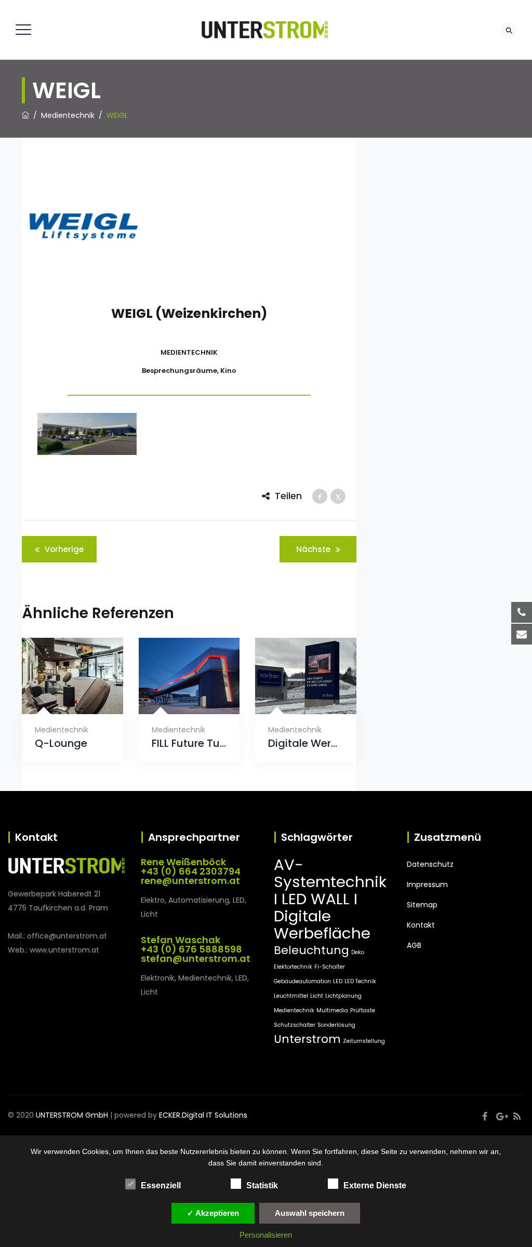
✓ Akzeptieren (213, 1213)
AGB (414, 945)
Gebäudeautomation (302, 981)
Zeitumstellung (364, 1041)
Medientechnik (61, 730)
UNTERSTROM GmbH (72, 1115)
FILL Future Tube (189, 743)
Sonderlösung (336, 1025)
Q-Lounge (61, 743)
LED (337, 981)
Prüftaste (362, 1010)
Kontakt (421, 925)
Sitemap (422, 905)
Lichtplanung (343, 996)
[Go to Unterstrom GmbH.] (25, 115)
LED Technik (360, 981)
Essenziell (161, 1185)
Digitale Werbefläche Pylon (305, 743)
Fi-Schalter (329, 967)
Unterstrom (307, 1039)
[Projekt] (87, 434)
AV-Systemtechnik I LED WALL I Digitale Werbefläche (330, 899)
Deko (357, 952)
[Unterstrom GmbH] (264, 30)
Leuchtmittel (291, 996)
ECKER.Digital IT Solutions (203, 1115)
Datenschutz (430, 864)
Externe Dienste (374, 1185)
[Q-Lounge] (59, 701)
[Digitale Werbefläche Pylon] (293, 701)
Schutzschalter (294, 1025)
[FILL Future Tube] (176, 701)
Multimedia (332, 1010)
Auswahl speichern (309, 1213)
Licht (316, 996)
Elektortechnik (293, 967)
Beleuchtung (311, 950)
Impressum (427, 884)
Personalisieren (266, 1234)
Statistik (262, 1185)
